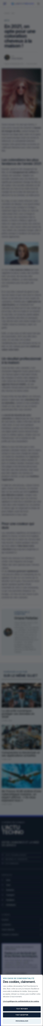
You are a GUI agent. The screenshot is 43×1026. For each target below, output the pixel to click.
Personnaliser (22, 1021)
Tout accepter (21, 1015)
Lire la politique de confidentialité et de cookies (21, 1001)
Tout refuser (22, 1009)
